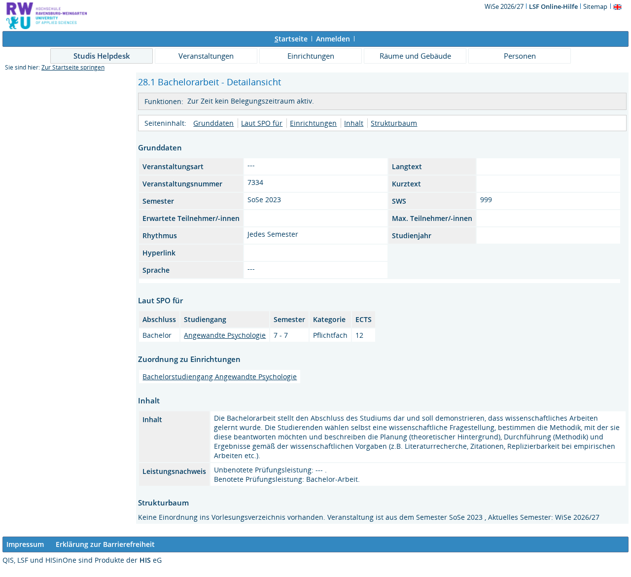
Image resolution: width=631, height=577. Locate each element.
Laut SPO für (261, 123)
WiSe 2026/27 (505, 6)
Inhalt (353, 123)
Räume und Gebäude (415, 56)
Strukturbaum (394, 123)
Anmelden (333, 38)
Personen (520, 56)
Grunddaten (213, 123)
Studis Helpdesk (101, 56)
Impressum (25, 544)
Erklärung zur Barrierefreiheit (105, 544)
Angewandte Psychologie (225, 335)
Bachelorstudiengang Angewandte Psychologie (219, 376)
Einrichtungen (310, 56)
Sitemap (595, 6)
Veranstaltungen (206, 56)
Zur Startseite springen (73, 67)
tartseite (291, 38)
